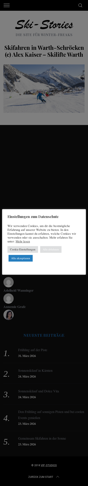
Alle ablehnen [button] (51, 249)
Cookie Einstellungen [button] (22, 249)
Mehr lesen (23, 241)
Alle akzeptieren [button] (20, 258)
